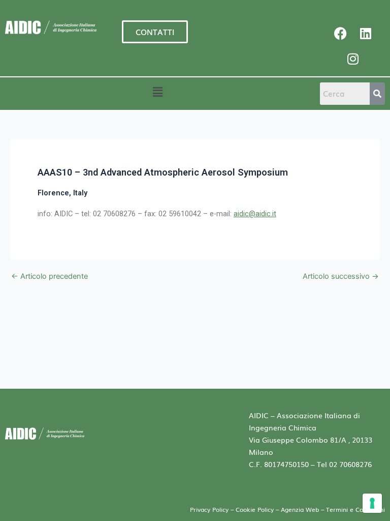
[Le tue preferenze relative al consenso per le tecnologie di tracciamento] (372, 503)
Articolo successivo (341, 276)
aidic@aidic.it (255, 213)
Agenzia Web (301, 509)
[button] (157, 91)
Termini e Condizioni (355, 509)
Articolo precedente (49, 276)
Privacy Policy (209, 509)
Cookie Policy (255, 509)
